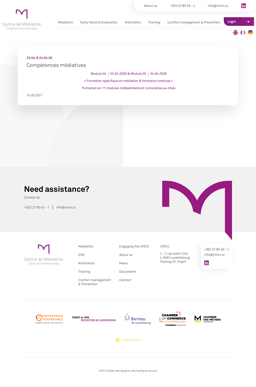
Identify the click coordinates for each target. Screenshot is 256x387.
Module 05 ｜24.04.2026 (149, 73)
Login (232, 21)
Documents (127, 271)
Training (154, 22)
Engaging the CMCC (134, 246)
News (123, 263)
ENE (81, 255)
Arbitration (133, 22)
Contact (125, 280)
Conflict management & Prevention (193, 22)
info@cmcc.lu (218, 6)
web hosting (137, 370)
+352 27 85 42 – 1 (182, 6)
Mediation (65, 22)
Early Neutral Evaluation (98, 22)
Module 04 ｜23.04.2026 (109, 73)
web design (121, 370)
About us (150, 6)
